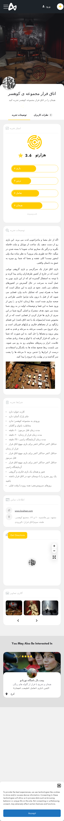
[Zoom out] (54, 550)
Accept (32, 813)
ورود (46, 6)
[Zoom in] (54, 546)
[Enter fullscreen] (54, 557)
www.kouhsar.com (24, 510)
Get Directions (17, 535)
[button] (59, 785)
